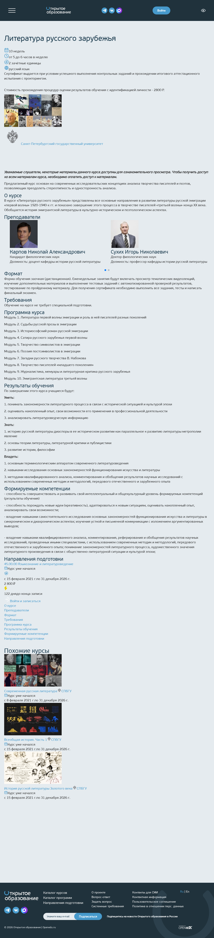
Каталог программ (57, 898)
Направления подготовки (24, 638)
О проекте (99, 892)
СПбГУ (66, 691)
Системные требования (108, 906)
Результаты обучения (21, 629)
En (187, 891)
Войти (161, 10)
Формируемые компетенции (26, 634)
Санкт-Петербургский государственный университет (62, 144)
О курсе (10, 606)
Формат (10, 615)
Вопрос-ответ (101, 897)
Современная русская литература (30, 691)
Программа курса (18, 624)
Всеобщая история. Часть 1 (25, 740)
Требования (13, 620)
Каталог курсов (55, 893)
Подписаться (88, 916)
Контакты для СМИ (145, 892)
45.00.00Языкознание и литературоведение (38, 564)
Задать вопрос (102, 901)
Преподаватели (16, 610)
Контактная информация (149, 897)
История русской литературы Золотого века (38, 788)
